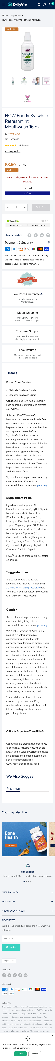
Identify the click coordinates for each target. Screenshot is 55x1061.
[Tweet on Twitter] (42, 235)
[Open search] (39, 4)
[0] (50, 4)
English (6, 961)
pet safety (42, 485)
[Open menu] (3, 5)
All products (16, 15)
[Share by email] (48, 235)
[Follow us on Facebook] (4, 975)
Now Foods (14, 133)
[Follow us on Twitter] (9, 975)
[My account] (44, 4)
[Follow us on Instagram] (15, 975)
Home (5, 15)
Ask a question (12, 151)
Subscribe (11, 947)
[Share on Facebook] (29, 235)
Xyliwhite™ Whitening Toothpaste (23, 587)
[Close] (52, 1035)
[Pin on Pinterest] (36, 235)
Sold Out (41, 207)
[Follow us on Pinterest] (20, 975)
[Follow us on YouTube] (26, 975)
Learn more (25, 1048)
